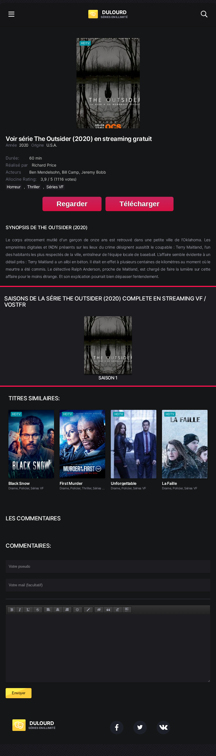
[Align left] (48, 610)
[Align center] (57, 610)
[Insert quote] (108, 610)
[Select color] (88, 610)
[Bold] (11, 610)
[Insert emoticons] (77, 610)
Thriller (33, 186)
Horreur (14, 186)
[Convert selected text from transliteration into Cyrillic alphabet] (117, 610)
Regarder (72, 204)
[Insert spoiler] (127, 610)
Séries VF (55, 186)
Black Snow (19, 483)
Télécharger (139, 204)
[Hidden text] (99, 610)
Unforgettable (123, 483)
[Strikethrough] (37, 610)
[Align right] (67, 610)
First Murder (71, 483)
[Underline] (28, 610)
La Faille (169, 483)
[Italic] (20, 610)
